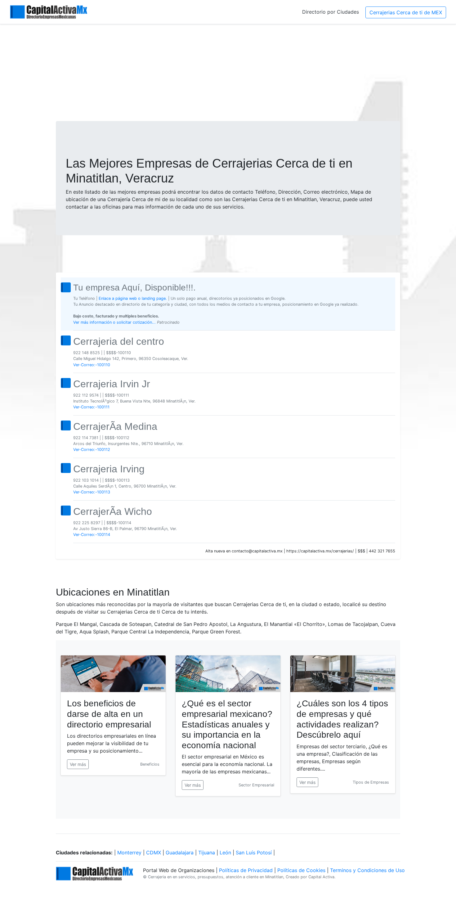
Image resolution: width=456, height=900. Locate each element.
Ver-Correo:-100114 (91, 534)
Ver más (78, 764)
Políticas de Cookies (301, 870)
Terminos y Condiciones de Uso (367, 870)
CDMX (153, 852)
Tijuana (206, 852)
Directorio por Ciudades (330, 12)
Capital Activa (321, 877)
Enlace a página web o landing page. (133, 298)
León (225, 852)
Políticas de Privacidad (246, 870)
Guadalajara (180, 852)
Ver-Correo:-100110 (91, 364)
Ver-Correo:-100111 (91, 407)
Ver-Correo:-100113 (91, 492)
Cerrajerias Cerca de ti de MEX (405, 12)
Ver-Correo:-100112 (91, 449)
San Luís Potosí (254, 852)
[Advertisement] (228, 72)
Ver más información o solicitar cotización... (115, 322)
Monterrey (129, 852)
